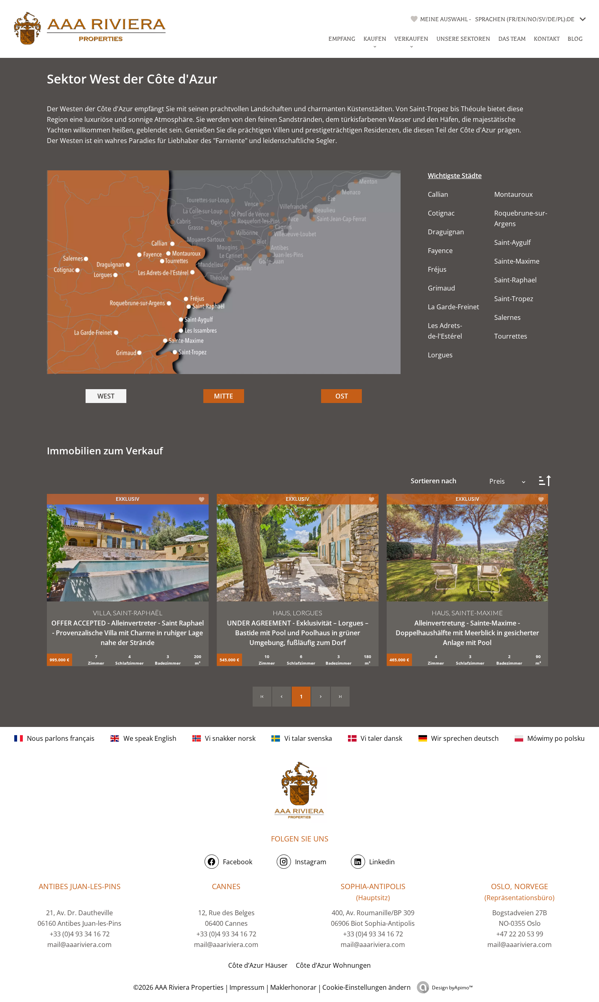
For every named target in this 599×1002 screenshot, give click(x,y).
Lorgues (440, 354)
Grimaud (441, 288)
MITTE (223, 396)
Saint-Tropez (513, 298)
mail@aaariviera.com (79, 944)
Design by (452, 987)
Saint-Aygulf (512, 242)
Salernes (507, 317)
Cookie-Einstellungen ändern (366, 987)
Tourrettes (510, 336)
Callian (438, 194)
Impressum (246, 987)
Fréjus (437, 269)
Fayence (440, 250)
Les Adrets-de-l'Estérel (445, 331)
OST (341, 396)
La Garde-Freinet (453, 306)
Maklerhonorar (293, 987)
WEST (106, 396)
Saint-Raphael (515, 279)
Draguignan (446, 231)
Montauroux (513, 194)
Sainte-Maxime (517, 261)
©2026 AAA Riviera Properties (178, 987)
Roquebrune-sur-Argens (520, 218)
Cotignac (441, 213)
